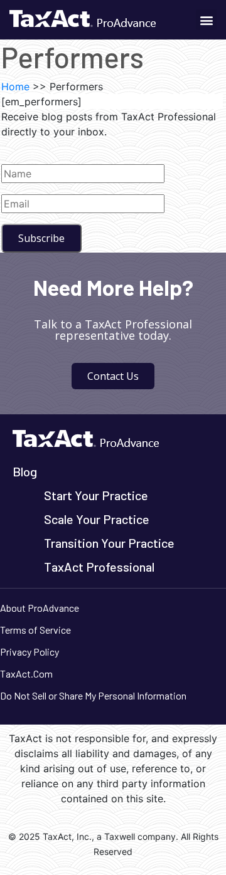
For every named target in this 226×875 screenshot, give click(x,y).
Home (15, 86)
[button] (206, 19)
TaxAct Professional (99, 566)
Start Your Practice (96, 495)
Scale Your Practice (96, 519)
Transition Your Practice (109, 542)
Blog (25, 471)
